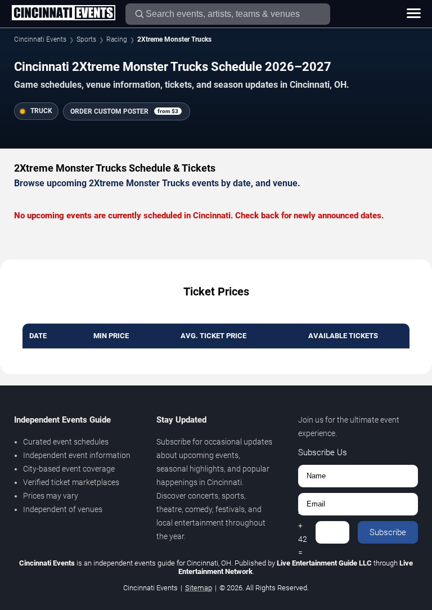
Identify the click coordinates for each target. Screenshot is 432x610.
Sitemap (198, 588)
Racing (116, 39)
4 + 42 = (302, 532)
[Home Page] (63, 14)
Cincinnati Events (40, 39)
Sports (86, 39)
